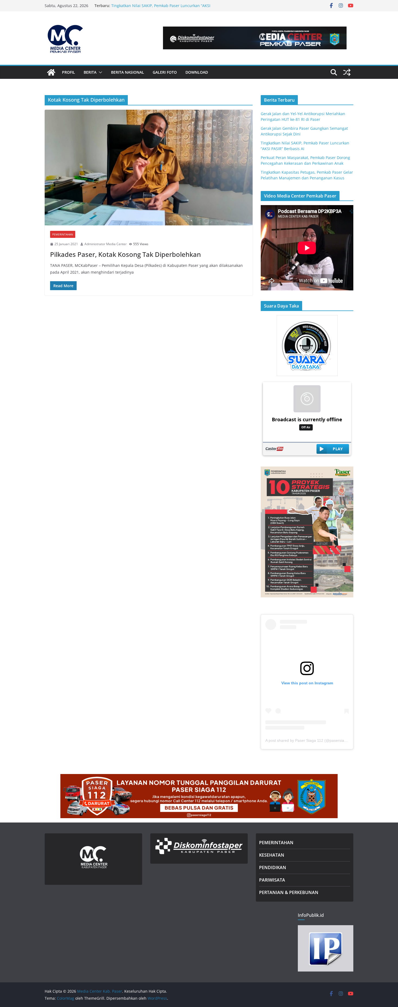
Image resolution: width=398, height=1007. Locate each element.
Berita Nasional (127, 72)
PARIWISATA (272, 880)
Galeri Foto (165, 72)
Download (196, 72)
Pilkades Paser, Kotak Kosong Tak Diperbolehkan (125, 254)
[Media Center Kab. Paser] (51, 72)
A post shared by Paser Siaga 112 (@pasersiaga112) (310, 740)
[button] (99, 72)
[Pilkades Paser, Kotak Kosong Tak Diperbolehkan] (149, 167)
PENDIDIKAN (272, 867)
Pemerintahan (62, 234)
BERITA (90, 72)
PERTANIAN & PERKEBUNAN (288, 892)
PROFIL (68, 72)
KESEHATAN (271, 855)
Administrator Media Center (105, 244)
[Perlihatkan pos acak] (346, 72)
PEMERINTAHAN (276, 843)
